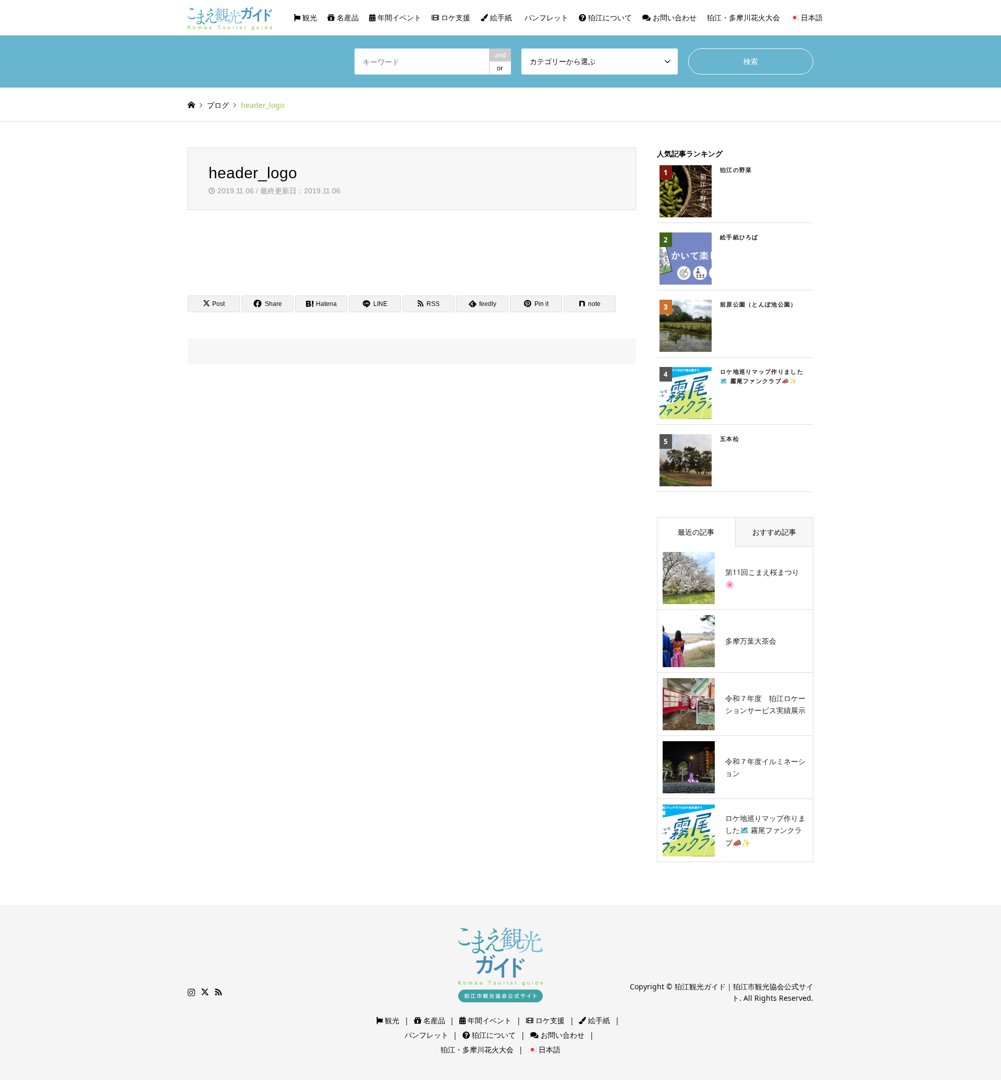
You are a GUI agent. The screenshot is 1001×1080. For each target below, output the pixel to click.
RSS (218, 992)
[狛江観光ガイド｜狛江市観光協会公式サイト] (230, 17)
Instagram (191, 992)
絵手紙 (500, 17)
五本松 (729, 439)
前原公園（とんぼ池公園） (758, 304)
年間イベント (398, 17)
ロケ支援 (454, 17)
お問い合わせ (674, 17)
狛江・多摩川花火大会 (743, 17)
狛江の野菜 (736, 170)
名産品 (347, 17)
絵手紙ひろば (739, 237)
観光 (308, 17)
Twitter (205, 992)
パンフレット (545, 17)
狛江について (609, 17)
